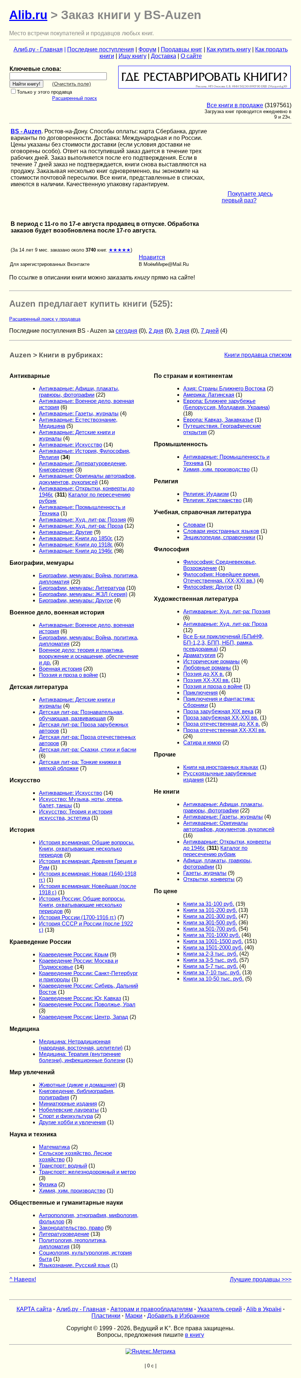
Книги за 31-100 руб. (208, 904)
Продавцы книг (181, 49)
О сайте (191, 56)
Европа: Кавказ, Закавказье (218, 419)
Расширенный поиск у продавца (44, 319)
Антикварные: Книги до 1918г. (76, 544)
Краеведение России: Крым (73, 954)
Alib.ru (28, 15)
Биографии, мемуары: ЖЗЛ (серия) (83, 594)
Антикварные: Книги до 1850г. (76, 538)
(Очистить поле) (71, 84)
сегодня (126, 331)
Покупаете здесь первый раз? (247, 197)
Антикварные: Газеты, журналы (79, 413)
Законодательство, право (71, 1227)
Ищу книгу (132, 56)
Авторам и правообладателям (151, 1309)
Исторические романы (211, 661)
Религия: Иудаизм (206, 494)
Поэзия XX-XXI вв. (206, 680)
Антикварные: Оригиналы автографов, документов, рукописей (87, 479)
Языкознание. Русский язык (74, 1265)
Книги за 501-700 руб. (210, 929)
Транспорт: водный (63, 1165)
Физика (48, 1184)
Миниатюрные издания (68, 1103)
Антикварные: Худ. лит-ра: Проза (81, 526)
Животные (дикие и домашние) (78, 1085)
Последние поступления (100, 49)
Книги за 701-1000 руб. (211, 935)
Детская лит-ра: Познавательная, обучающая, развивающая (81, 715)
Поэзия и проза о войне (68, 675)
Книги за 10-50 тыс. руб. (213, 978)
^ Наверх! (23, 1279)
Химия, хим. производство (72, 1190)
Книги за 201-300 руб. (210, 916)
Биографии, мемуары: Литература (82, 588)
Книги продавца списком (257, 355)
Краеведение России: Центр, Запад (83, 1017)
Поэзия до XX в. (203, 674)
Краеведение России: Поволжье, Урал (87, 1004)
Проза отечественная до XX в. (221, 724)
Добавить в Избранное (178, 1316)
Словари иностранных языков (221, 531)
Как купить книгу (229, 49)
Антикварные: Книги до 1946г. (76, 551)
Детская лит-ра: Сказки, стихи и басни (87, 749)
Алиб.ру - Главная (38, 49)
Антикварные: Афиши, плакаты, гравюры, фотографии (79, 391)
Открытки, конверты (209, 879)
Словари (194, 525)
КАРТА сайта (34, 1309)
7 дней (210, 331)
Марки (133, 1316)
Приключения (200, 692)
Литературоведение (64, 1234)
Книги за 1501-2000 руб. (213, 947)
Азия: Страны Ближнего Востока (224, 388)
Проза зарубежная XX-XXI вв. (220, 717)
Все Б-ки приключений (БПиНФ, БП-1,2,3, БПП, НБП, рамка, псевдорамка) (223, 642)
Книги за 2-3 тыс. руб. (210, 953)
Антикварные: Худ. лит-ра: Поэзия (82, 519)
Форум (147, 49)
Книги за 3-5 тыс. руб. (210, 960)
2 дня (156, 331)
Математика (54, 1147)
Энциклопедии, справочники (219, 537)
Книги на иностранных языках (220, 767)
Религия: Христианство (212, 500)
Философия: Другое (208, 587)
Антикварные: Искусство (70, 444)
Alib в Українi (264, 1309)
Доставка (163, 56)
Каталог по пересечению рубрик (215, 851)
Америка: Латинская (208, 395)
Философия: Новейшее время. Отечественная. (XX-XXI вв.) (221, 577)
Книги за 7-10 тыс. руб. (212, 972)
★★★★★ (120, 250)
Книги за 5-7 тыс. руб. (210, 966)
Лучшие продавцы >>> (260, 1279)
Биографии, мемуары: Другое (76, 600)
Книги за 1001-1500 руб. (213, 941)
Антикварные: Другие (66, 532)
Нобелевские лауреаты (69, 1110)
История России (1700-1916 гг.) (77, 917)
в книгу (194, 1335)
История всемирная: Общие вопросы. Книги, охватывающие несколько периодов (86, 848)
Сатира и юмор (202, 742)
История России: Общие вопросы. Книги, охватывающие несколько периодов (82, 904)
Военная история (60, 668)
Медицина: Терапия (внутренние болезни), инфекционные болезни (82, 1057)
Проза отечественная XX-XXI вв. (224, 730)
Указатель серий (219, 1309)
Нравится (152, 257)
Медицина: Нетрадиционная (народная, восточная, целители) (81, 1044)
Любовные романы (207, 667)
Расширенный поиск (74, 98)
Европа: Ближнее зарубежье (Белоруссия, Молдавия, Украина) (226, 404)
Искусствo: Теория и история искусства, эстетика (75, 814)
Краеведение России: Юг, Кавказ (80, 998)
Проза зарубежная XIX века (218, 711)
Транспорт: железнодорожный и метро (87, 1172)
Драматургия (199, 655)
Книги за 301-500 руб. (210, 922)
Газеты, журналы (204, 873)
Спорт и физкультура (66, 1116)
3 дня (182, 331)
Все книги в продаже (235, 105)
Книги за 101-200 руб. (210, 910)
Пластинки (105, 1316)
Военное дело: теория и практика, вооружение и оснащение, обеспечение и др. (88, 656)
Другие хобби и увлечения (72, 1122)
